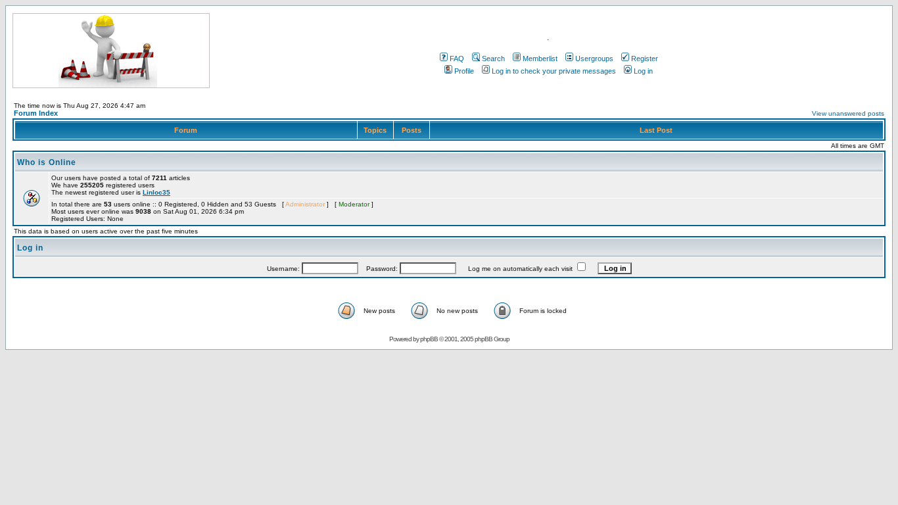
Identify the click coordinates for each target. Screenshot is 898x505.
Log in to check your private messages (554, 71)
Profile (464, 71)
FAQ (457, 58)
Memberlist (540, 58)
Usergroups (594, 58)
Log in (643, 71)
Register (644, 58)
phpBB (429, 339)
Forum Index (36, 113)
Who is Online (46, 162)
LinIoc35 (156, 192)
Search (493, 58)
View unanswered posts (848, 113)
